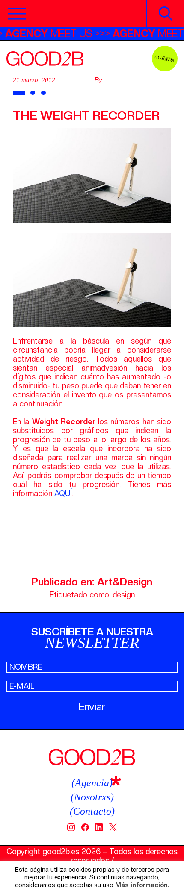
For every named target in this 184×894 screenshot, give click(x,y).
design (124, 594)
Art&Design (124, 582)
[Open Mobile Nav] (16, 13)
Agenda (164, 58)
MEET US (55, 33)
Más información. (142, 885)
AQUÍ (63, 493)
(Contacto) (92, 811)
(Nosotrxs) (92, 797)
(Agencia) (92, 782)
